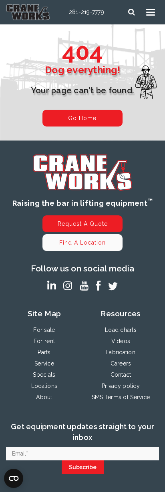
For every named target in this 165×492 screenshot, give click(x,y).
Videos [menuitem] (121, 341)
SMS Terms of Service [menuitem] (121, 397)
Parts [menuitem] (44, 352)
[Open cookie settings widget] (13, 478)
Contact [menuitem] (121, 375)
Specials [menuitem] (44, 375)
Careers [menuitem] (121, 363)
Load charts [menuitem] (121, 330)
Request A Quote (83, 224)
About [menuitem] (44, 397)
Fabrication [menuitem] (120, 352)
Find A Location (82, 242)
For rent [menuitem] (44, 341)
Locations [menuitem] (44, 386)
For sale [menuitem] (44, 330)
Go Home (82, 118)
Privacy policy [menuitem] (121, 386)
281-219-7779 (86, 12)
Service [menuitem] (44, 363)
